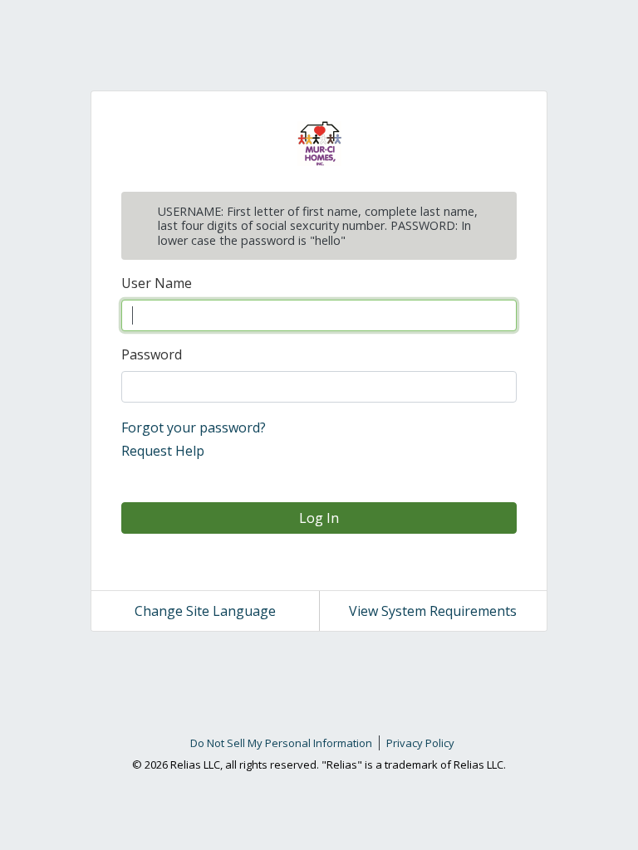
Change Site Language (205, 611)
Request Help (162, 451)
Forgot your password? (193, 427)
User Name (156, 283)
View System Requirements (433, 611)
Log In (319, 518)
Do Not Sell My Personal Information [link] (281, 742)
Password (151, 354)
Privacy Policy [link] (420, 742)
